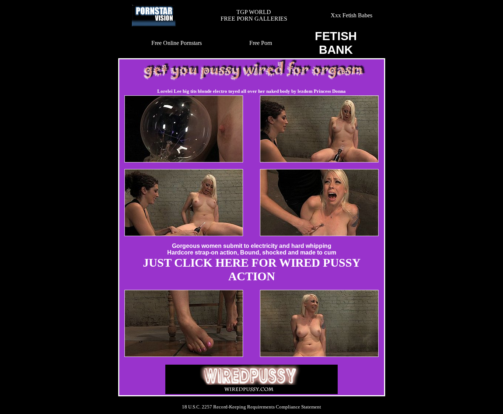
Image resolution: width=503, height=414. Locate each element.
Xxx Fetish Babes (351, 15)
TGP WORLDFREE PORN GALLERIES (254, 15)
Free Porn (260, 43)
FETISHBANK (336, 42)
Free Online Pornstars (176, 43)
